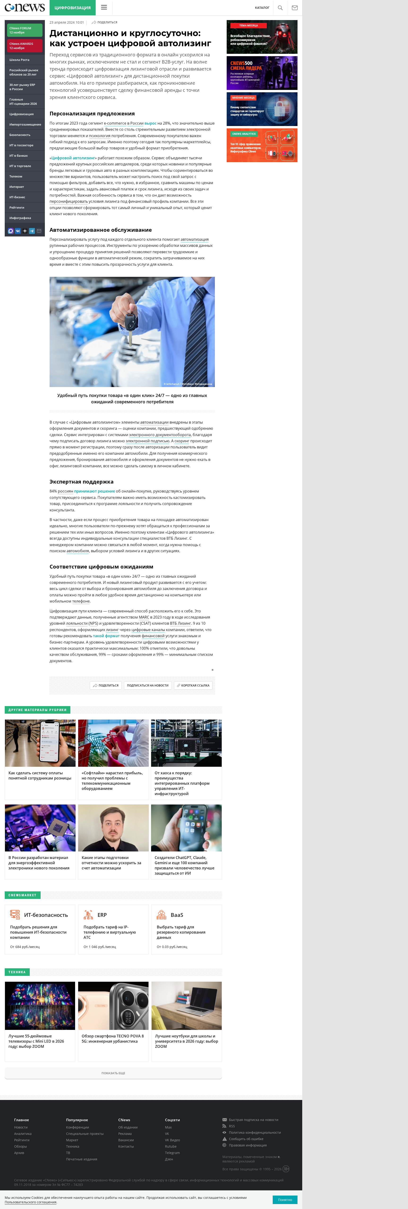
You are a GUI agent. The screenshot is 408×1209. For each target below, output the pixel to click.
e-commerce (115, 123)
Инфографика (20, 218)
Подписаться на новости (148, 685)
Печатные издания (81, 1159)
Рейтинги (16, 207)
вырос (150, 123)
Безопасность (19, 135)
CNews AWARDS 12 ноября (21, 46)
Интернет (16, 187)
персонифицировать (69, 201)
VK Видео (172, 1140)
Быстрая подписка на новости (253, 1119)
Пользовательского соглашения (30, 1202)
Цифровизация (73, 7)
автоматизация (195, 239)
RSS (232, 1126)
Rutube (171, 1146)
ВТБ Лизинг (180, 623)
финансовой (153, 635)
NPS (93, 623)
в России (135, 123)
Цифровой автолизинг (73, 157)
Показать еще (113, 1073)
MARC (144, 617)
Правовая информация (248, 1145)
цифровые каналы (148, 629)
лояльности (77, 623)
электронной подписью (147, 440)
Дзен (169, 1159)
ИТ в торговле (20, 166)
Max (168, 1127)
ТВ (68, 1152)
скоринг (181, 440)
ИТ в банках (18, 155)
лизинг (112, 629)
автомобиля (78, 550)
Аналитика (23, 1133)
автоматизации (154, 422)
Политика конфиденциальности (255, 1132)
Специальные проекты (85, 1133)
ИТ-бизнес (17, 197)
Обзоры (20, 1146)
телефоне (81, 601)
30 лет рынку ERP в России (22, 87)
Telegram (172, 1152)
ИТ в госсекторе (21, 145)
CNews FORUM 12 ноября (20, 30)
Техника (72, 1146)
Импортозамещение (25, 124)
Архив (19, 1152)
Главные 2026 (23, 101)
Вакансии (126, 1140)
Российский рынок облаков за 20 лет (23, 72)
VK (167, 1133)
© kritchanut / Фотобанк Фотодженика (188, 384)
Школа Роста (19, 60)
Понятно (285, 1199)
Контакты (126, 1146)
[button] (280, 8)
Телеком (15, 176)
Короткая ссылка (195, 685)
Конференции (77, 1127)
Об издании (128, 1127)
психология (99, 135)
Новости (21, 1127)
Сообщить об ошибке (246, 1139)
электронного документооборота (160, 434)
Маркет (72, 1140)
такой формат (106, 635)
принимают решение (94, 491)
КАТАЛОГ (262, 7)
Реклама (125, 1133)
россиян (65, 491)
